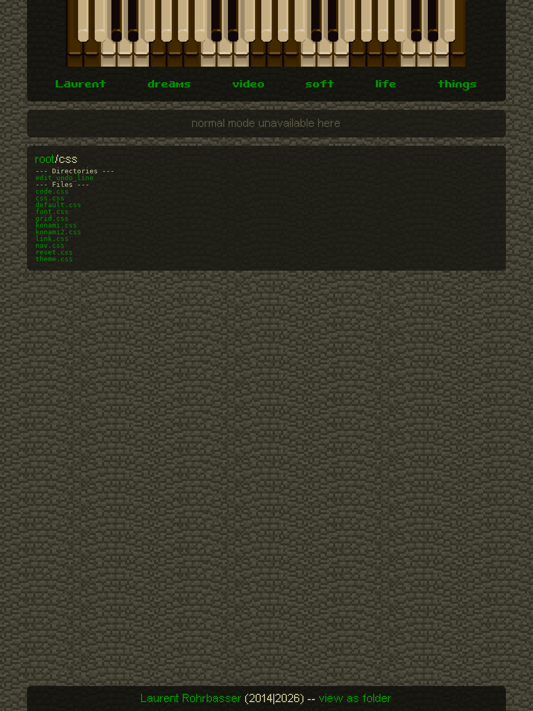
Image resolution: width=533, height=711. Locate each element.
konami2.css (58, 231)
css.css (50, 198)
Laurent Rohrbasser (191, 698)
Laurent (81, 85)
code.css (52, 191)
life (386, 85)
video (249, 85)
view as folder (355, 698)
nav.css (50, 245)
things (457, 85)
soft (320, 85)
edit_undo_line (64, 177)
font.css (52, 211)
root (45, 159)
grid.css (52, 218)
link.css (52, 238)
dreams (170, 85)
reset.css (54, 252)
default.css (58, 204)
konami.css (56, 225)
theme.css (54, 259)
